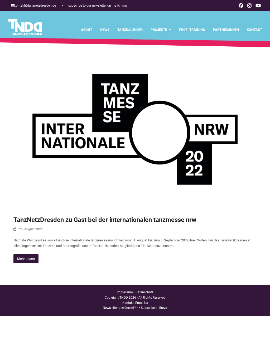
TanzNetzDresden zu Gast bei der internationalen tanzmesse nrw (104, 219)
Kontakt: (128, 303)
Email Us (141, 303)
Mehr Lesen (26, 259)
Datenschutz (144, 292)
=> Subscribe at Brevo (152, 308)
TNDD (123, 297)
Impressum (125, 292)
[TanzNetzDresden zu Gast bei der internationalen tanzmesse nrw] (135, 129)
